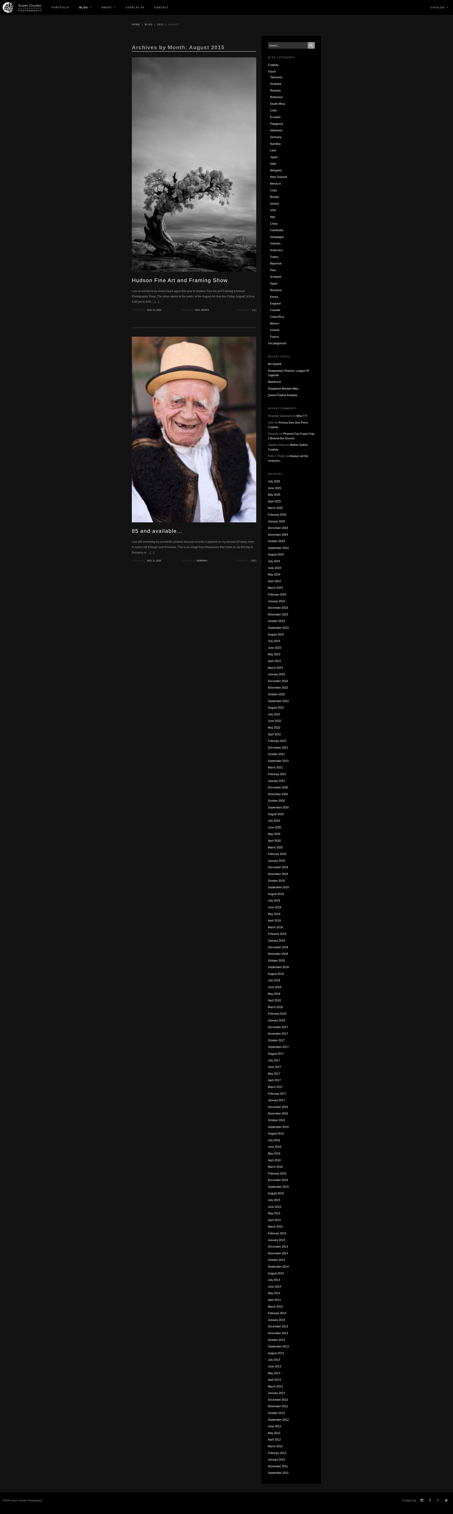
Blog (83, 7)
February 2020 (277, 854)
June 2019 (274, 907)
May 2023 (274, 654)
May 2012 (274, 1433)
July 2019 (274, 900)
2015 (160, 24)
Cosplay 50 (134, 7)
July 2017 (274, 1060)
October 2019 (276, 880)
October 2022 (276, 694)
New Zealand (278, 176)
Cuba (273, 190)
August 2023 (276, 634)
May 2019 (274, 914)
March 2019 (275, 927)
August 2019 (276, 894)
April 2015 (274, 1220)
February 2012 (277, 1453)
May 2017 (274, 1073)
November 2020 (278, 794)
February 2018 (277, 1013)
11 (154, 560)
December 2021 (278, 747)
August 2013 (276, 1353)
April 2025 (274, 501)
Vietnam (275, 243)
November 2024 (278, 534)
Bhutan (274, 196)
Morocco (275, 183)
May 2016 (274, 1153)
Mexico (274, 323)
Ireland (274, 203)
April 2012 (274, 1439)
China (274, 223)
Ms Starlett (274, 364)
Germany (276, 137)
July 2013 (274, 1359)
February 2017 (277, 1093)
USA (197, 310)
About (106, 7)
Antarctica (276, 250)
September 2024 (278, 547)
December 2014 (278, 1246)
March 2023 (275, 667)
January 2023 (276, 674)
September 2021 (278, 760)
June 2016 (274, 1146)
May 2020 (274, 834)
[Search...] (311, 45)
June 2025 (274, 488)
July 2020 (274, 820)
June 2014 (274, 1286)
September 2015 (278, 1186)
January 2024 (276, 601)
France (274, 336)
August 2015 (276, 1193)
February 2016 (277, 1173)
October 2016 (276, 1120)
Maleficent (274, 381)
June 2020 (274, 827)
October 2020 (276, 800)
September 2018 (278, 967)
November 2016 (278, 1113)
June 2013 (274, 1366)
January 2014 (276, 1319)
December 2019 (278, 867)
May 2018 (274, 993)
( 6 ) (254, 310)
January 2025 (276, 521)
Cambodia (276, 230)
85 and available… (157, 531)
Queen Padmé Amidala (282, 395)
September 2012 (278, 1419)
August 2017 (276, 1053)
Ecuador (275, 117)
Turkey (274, 256)
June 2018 (274, 987)
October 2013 (276, 1339)
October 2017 (276, 1040)
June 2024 (274, 567)
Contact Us (409, 1500)
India (273, 163)
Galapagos (277, 236)
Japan (274, 157)
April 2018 (274, 1000)
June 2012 (274, 1426)
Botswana (276, 97)
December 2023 (278, 607)
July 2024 (274, 561)
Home (136, 24)
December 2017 (278, 1027)
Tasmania (276, 77)
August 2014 (276, 1273)
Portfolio (60, 7)
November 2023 (278, 614)
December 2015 (278, 1180)
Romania (202, 560)
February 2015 (277, 1233)
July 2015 (274, 1200)
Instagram (422, 1500)
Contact (161, 7)
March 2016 (275, 1166)
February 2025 (277, 514)
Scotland (275, 276)
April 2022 (274, 734)
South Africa (277, 103)
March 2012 (275, 1446)
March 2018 (275, 1007)
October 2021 (276, 754)
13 (154, 310)
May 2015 (274, 1213)
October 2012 (276, 1413)
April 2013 (274, 1379)
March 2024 (275, 587)
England (275, 303)
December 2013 (278, 1326)
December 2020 (278, 787)
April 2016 (274, 1160)
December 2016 (278, 1106)
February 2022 (277, 740)
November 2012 (278, 1406)
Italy (272, 216)
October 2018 (276, 960)
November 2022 (278, 687)
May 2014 (274, 1293)
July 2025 (274, 481)
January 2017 (276, 1100)
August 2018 (276, 973)
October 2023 (276, 621)
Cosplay (273, 64)
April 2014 (274, 1299)
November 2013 (278, 1333)
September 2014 (278, 1266)
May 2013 (274, 1373)
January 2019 (276, 940)
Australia (275, 83)
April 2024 (274, 581)
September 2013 (278, 1346)
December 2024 (278, 527)
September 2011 (278, 1472)
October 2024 (276, 541)
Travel (272, 71)
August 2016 (276, 1133)
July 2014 (274, 1279)
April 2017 (274, 1080)
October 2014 (276, 1259)
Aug (149, 310)
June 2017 (274, 1066)
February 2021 (277, 774)
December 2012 (278, 1399)
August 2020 (276, 814)
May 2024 (274, 574)
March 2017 (275, 1086)
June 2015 (274, 1206)
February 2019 (277, 933)
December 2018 (278, 947)
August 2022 (276, 707)
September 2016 (278, 1126)
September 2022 (278, 701)
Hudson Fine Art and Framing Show (180, 280)
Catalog (437, 7)
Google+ (438, 1500)
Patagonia (276, 123)
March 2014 (275, 1306)
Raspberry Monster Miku (283, 388)
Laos (273, 150)
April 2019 (274, 920)
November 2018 (278, 953)
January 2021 (276, 780)
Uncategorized (277, 343)
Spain (273, 283)
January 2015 (276, 1240)
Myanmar (276, 263)
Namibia (275, 143)
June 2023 (274, 647)
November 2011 (278, 1466)
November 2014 (278, 1253)
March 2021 (275, 767)
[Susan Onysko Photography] (23, 7)
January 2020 (276, 860)
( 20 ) (253, 560)
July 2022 (274, 714)
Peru (273, 270)
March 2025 (275, 507)
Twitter (446, 1500)
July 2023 (274, 641)
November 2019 (278, 874)
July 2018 (274, 980)
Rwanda (275, 90)
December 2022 (278, 681)
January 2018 (276, 1020)
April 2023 (274, 661)
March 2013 (275, 1386)
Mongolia (276, 170)
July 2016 (274, 1140)
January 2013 (276, 1393)
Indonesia (276, 130)
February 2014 (277, 1313)
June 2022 (274, 720)
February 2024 (277, 594)
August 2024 (276, 554)
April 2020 (274, 840)
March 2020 (275, 847)
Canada (275, 310)
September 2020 (278, 807)
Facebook (430, 1500)
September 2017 (278, 1046)
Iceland (274, 330)
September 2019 (278, 887)
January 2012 (276, 1459)
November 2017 (278, 1033)
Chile (273, 110)
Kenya (205, 310)
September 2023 (278, 627)
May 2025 (274, 494)
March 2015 (275, 1226)
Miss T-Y (301, 415)
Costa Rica (277, 316)
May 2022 (274, 727)
